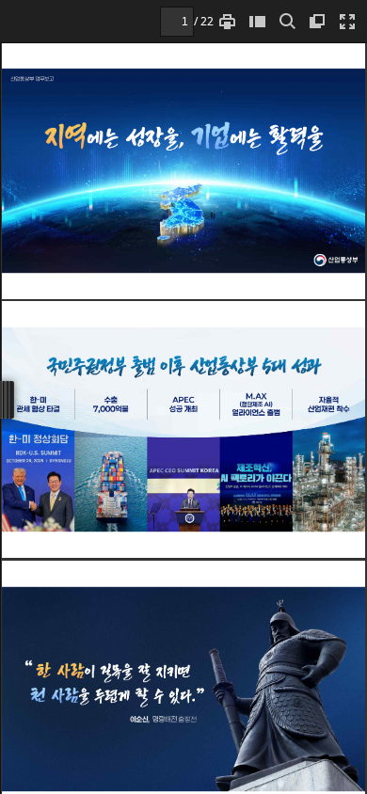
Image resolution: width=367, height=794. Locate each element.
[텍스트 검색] (287, 21)
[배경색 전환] (317, 21)
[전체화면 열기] (347, 21)
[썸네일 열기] (257, 21)
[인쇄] (227, 21)
